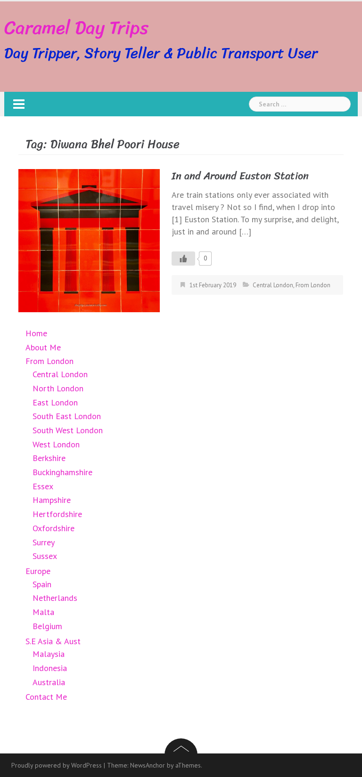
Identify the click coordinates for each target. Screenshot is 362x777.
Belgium (47, 626)
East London (55, 402)
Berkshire (49, 458)
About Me (43, 347)
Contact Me (46, 696)
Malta (43, 612)
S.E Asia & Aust (53, 641)
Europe (37, 571)
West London (56, 444)
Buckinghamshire (62, 472)
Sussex (45, 555)
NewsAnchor (147, 765)
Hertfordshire (57, 514)
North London (58, 388)
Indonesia (50, 668)
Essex (43, 486)
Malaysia (49, 653)
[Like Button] (183, 258)
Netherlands (55, 597)
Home (36, 333)
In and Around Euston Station (240, 176)
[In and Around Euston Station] (89, 240)
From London (313, 285)
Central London (273, 285)
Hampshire (52, 499)
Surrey (44, 542)
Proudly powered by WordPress (56, 765)
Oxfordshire (53, 528)
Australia (49, 682)
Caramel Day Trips (76, 27)
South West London (68, 430)
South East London (67, 416)
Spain (42, 584)
